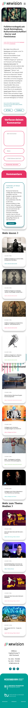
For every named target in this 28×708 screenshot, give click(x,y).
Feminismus (7, 51)
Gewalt (6, 91)
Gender (17, 103)
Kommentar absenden (12, 164)
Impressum (23, 701)
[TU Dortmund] (14, 695)
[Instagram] (14, 669)
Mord (14, 104)
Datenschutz (5, 701)
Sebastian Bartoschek (10, 64)
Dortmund (22, 42)
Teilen (9, 110)
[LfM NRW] (14, 687)
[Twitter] (17, 669)
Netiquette (14, 701)
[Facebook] (10, 669)
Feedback (19, 110)
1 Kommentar (12, 43)
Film (7, 106)
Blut (17, 104)
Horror (5, 103)
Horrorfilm (9, 103)
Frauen (11, 104)
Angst (14, 103)
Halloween (7, 70)
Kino (5, 106)
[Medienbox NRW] (14, 679)
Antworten (11, 223)
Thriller (10, 106)
